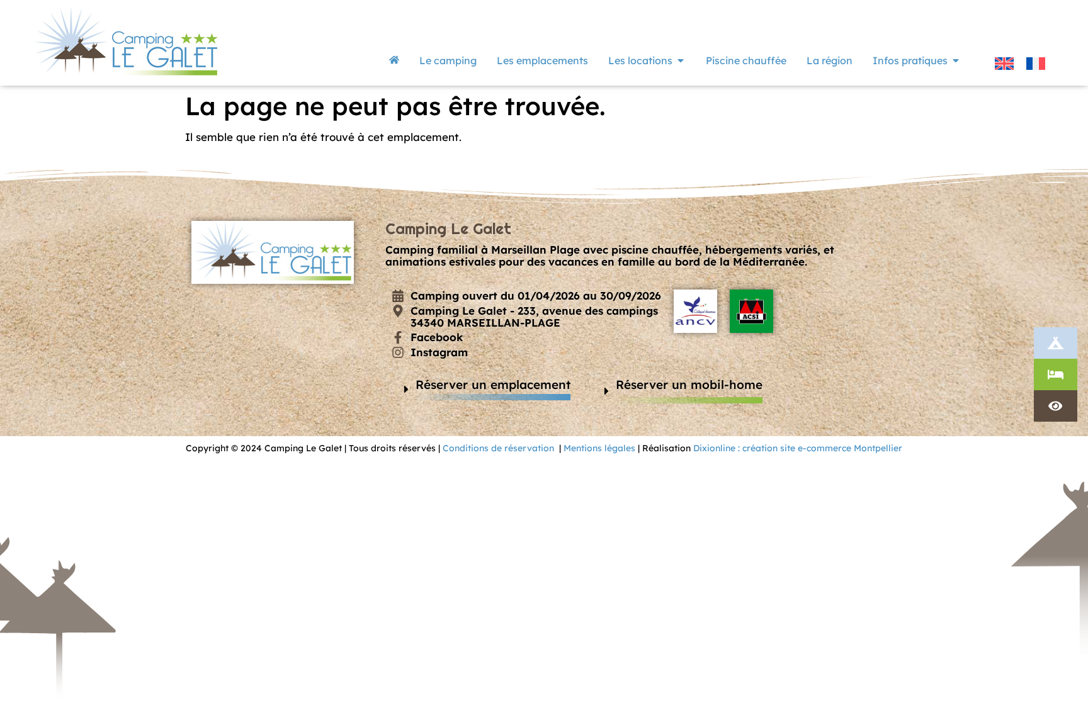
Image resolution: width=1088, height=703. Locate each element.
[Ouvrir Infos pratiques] (956, 60)
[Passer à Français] (1035, 63)
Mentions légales (599, 448)
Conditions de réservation (498, 448)
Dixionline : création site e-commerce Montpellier (797, 448)
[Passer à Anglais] (1004, 63)
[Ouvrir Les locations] (681, 60)
